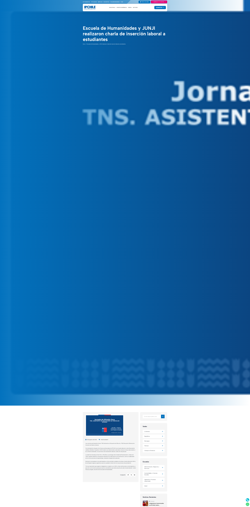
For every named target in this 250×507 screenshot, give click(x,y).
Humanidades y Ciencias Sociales (150, 473)
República (147, 436)
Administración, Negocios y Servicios (151, 467)
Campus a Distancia (149, 450)
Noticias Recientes (149, 497)
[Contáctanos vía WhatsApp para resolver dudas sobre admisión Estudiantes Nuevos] (247, 504)
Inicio (84, 44)
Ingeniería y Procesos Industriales (150, 480)
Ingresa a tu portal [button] (159, 1)
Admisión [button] (159, 7)
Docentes (106, 1)
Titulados (94, 1)
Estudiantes (86, 1)
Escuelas (146, 462)
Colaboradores (115, 1)
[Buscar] (163, 416)
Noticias (135, 7)
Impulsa (100, 1)
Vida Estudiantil (104, 439)
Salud (145, 486)
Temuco (146, 445)
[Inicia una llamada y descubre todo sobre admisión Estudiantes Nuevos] (247, 500)
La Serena (147, 431)
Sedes (145, 426)
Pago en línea (145, 1)
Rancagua (146, 441)
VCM (122, 1)
